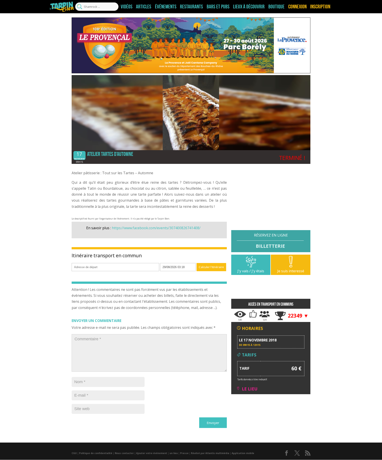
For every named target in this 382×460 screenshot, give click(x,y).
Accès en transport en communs (270, 304)
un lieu (174, 453)
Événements (165, 6)
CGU (74, 453)
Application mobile (243, 453)
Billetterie (270, 245)
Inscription (320, 6)
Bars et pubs (218, 6)
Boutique (276, 6)
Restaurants (191, 6)
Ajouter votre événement (151, 453)
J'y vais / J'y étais (250, 271)
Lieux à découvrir (249, 6)
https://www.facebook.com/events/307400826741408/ (156, 227)
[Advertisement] (270, 199)
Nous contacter (124, 453)
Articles (143, 6)
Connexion (297, 6)
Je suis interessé (290, 271)
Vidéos (126, 6)
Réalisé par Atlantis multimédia (210, 453)
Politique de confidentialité (95, 453)
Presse (184, 453)
